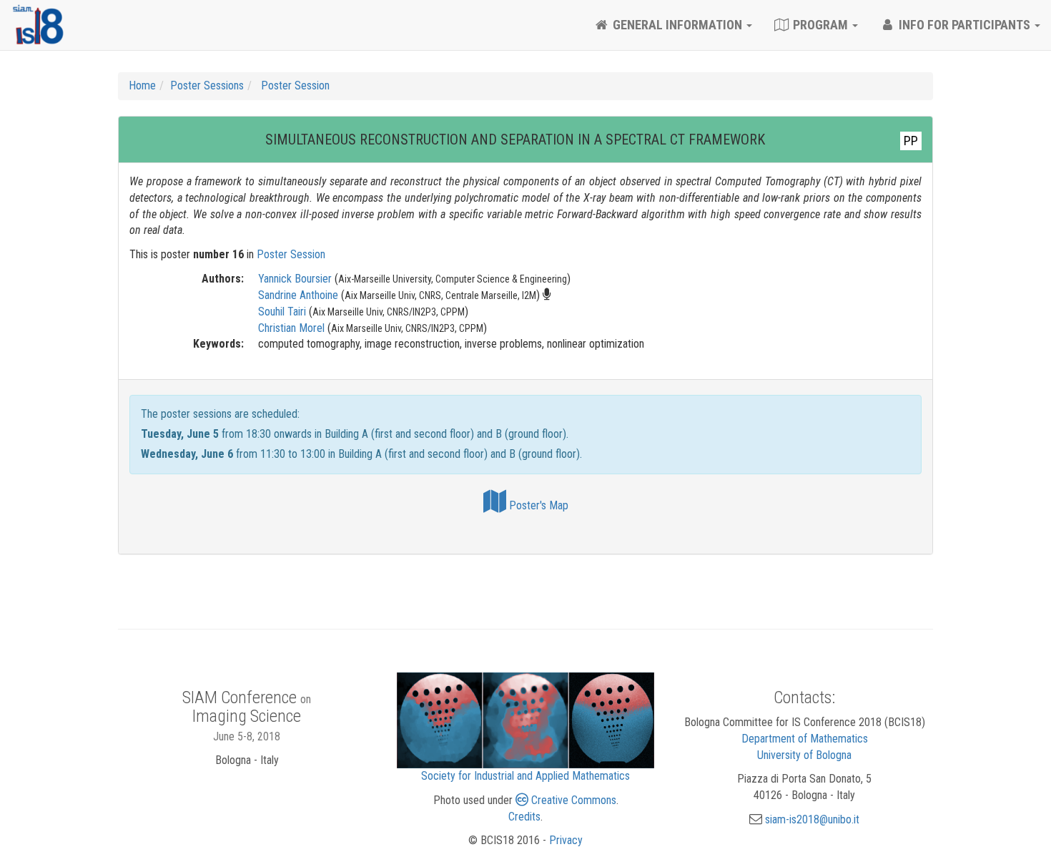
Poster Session (294, 85)
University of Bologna (804, 755)
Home (142, 85)
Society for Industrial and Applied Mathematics (525, 776)
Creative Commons (572, 800)
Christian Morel (291, 328)
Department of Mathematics (804, 738)
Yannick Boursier (295, 278)
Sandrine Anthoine (298, 295)
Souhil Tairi (282, 311)
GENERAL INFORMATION (677, 24)
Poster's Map (537, 505)
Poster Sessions (207, 85)
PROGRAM (820, 24)
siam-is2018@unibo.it (812, 819)
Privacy (566, 840)
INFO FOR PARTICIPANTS (964, 24)
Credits (524, 816)
